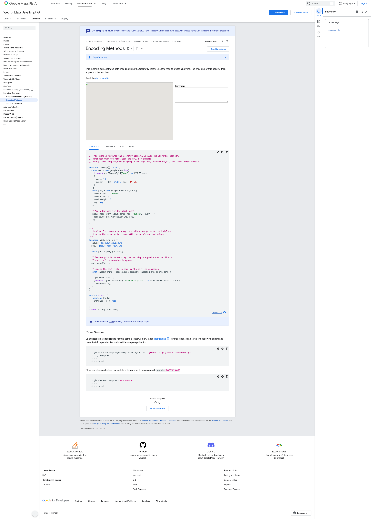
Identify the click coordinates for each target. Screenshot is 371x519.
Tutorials (46, 484)
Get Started (279, 12)
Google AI (145, 501)
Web (6, 12)
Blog (104, 3)
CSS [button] (122, 146)
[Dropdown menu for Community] (126, 3)
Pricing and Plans (232, 475)
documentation (102, 78)
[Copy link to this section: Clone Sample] (107, 332)
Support (227, 484)
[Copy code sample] (227, 152)
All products (161, 501)
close (366, 11)
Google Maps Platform (115, 41)
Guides (7, 18)
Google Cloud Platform (125, 501)
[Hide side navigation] (35, 514)
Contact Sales (230, 480)
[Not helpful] (227, 41)
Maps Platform (31, 4)
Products (55, 3)
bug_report (357, 11)
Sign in (364, 3)
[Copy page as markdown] (137, 48)
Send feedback (218, 49)
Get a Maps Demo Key (102, 31)
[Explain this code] (217, 152)
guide (111, 321)
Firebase (105, 501)
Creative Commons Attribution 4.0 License (158, 421)
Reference (21, 18)
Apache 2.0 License (220, 421)
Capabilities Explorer (51, 480)
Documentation (84, 3)
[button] (19, 41)
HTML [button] (132, 146)
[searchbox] (19, 28)
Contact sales (301, 12)
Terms (45, 513)
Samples (36, 18)
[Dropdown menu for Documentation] (95, 3)
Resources (50, 18)
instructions (160, 338)
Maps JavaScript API (27, 12)
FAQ (44, 475)
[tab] (94, 146)
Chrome (92, 501)
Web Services (139, 489)
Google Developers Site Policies (106, 423)
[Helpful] (223, 41)
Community (117, 3)
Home (88, 41)
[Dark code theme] (222, 152)
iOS (135, 480)
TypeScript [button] (93, 146)
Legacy (64, 18)
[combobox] (320, 3)
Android (137, 475)
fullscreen (361, 11)
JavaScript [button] (109, 146)
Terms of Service (232, 489)
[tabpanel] (157, 238)
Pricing (68, 3)
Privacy (54, 513)
